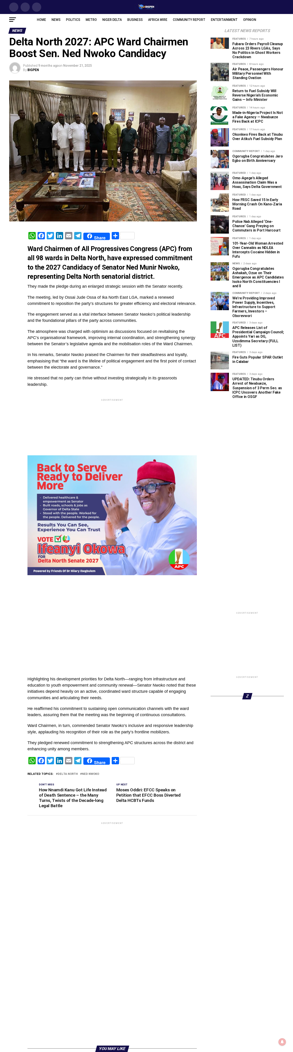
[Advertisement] (112, 586)
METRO (91, 20)
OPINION (249, 20)
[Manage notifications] (282, 1042)
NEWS (56, 20)
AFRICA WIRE (157, 20)
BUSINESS (135, 20)
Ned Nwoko (90, 774)
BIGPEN (33, 70)
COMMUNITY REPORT (189, 20)
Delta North (68, 774)
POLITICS (73, 20)
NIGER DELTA (112, 20)
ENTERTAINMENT (224, 20)
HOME (41, 20)
